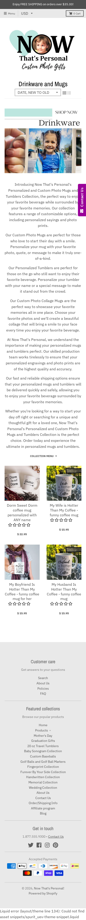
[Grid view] (64, 93)
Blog (43, 813)
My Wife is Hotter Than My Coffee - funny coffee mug (64, 510)
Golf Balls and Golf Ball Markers (43, 762)
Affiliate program (43, 808)
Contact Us (43, 798)
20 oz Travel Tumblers (43, 746)
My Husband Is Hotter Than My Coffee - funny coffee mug (64, 591)
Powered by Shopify (43, 893)
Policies (43, 688)
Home (43, 725)
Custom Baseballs (43, 756)
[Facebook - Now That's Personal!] (39, 845)
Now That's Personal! (49, 888)
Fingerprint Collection (43, 767)
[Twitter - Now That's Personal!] (30, 845)
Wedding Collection (43, 788)
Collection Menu (42, 456)
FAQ (43, 693)
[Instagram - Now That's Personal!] (47, 845)
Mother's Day (43, 736)
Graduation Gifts (43, 741)
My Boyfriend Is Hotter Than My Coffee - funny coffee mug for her (22, 591)
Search (43, 678)
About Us (43, 683)
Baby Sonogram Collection (43, 751)
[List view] (69, 93)
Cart (76, 13)
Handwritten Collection (43, 777)
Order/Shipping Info (43, 803)
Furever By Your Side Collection (43, 772)
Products (41, 730)
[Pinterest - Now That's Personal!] (55, 845)
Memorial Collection (43, 782)
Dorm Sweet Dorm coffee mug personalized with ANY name (22, 512)
